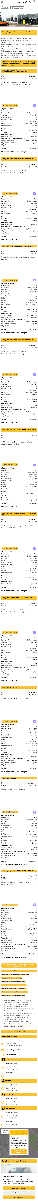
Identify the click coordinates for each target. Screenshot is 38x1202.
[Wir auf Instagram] (29, 2)
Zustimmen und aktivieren (19, 1151)
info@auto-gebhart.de (13, 1050)
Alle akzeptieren (19, 1197)
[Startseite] (19, 2)
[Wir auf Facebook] (26, 2)
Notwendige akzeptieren (19, 1188)
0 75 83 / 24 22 (11, 1055)
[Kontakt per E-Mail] (23, 2)
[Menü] (2, 2)
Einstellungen (19, 1193)
